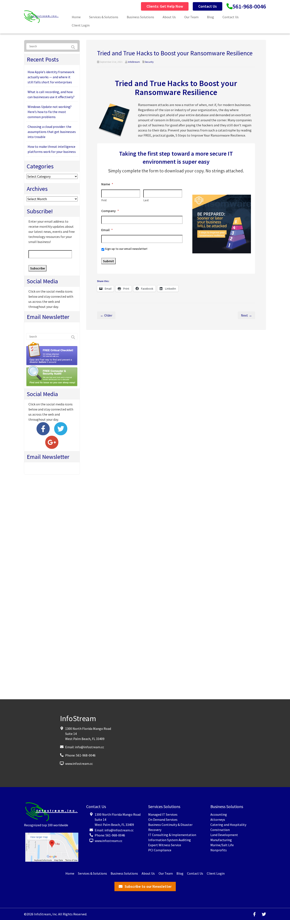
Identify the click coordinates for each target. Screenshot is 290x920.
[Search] (73, 47)
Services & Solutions (103, 17)
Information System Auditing (169, 840)
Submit (108, 261)
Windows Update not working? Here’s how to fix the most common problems (50, 112)
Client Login (81, 25)
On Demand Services (162, 819)
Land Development (224, 835)
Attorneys (217, 819)
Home (76, 17)
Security (149, 61)
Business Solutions (140, 17)
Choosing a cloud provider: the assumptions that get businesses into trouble (52, 131)
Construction (220, 830)
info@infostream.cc (89, 747)
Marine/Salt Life (222, 845)
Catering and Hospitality (228, 824)
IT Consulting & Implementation (172, 835)
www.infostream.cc (79, 763)
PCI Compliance (159, 850)
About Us (169, 17)
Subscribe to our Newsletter (148, 886)
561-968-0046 (249, 6)
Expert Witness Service (164, 845)
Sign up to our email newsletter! (126, 249)
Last (146, 200)
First (104, 200)
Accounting (218, 814)
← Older (106, 315)
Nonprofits (218, 850)
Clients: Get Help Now (164, 6)
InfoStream (134, 61)
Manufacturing (221, 840)
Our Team (191, 17)
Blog (210, 17)
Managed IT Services (162, 814)
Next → (246, 315)
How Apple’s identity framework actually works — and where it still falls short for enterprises (51, 77)
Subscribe (37, 268)
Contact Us (207, 6)
